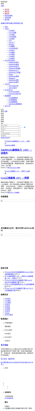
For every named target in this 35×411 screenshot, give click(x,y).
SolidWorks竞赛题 (14, 68)
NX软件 (7, 311)
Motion (11, 74)
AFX (10, 40)
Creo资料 (12, 54)
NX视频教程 (13, 100)
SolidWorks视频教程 (15, 104)
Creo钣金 (12, 58)
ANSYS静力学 (13, 86)
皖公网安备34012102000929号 (11, 362)
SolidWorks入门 (14, 70)
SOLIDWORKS (10, 60)
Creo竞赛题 (12, 36)
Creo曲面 (12, 52)
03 (8, 137)
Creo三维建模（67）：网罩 (15, 178)
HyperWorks (9, 90)
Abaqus (7, 313)
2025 (5, 137)
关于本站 (4, 345)
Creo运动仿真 (13, 48)
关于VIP (7, 106)
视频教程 (8, 96)
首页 (6, 27)
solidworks (14, 167)
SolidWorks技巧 (14, 66)
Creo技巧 (12, 50)
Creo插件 (12, 56)
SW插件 (7, 307)
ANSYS (7, 84)
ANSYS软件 (13, 88)
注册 (2, 6)
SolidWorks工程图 (14, 72)
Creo (12, 192)
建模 (18, 167)
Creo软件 (12, 30)
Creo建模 (12, 46)
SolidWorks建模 (14, 76)
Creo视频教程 (13, 98)
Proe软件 (8, 298)
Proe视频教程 (13, 102)
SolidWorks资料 (14, 80)
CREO (7, 29)
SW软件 (7, 305)
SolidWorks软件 (14, 62)
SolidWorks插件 (14, 82)
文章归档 (8, 17)
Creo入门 (12, 42)
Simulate (11, 44)
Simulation (12, 78)
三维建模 (16, 192)
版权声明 (11, 359)
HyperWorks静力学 (15, 94)
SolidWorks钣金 (14, 64)
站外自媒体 (8, 15)
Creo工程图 (12, 32)
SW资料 (7, 309)
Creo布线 (12, 34)
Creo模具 (12, 39)
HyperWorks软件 (14, 92)
